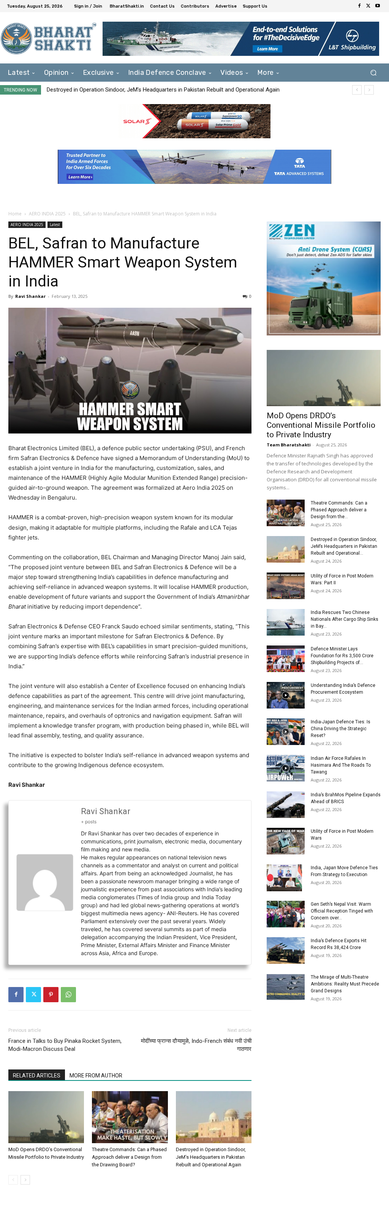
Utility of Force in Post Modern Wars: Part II (101, 89)
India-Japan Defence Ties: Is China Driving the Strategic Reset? (340, 728)
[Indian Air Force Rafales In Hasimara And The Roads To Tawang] (286, 768)
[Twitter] (368, 6)
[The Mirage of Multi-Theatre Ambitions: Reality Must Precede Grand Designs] (286, 987)
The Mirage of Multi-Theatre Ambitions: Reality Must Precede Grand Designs (345, 983)
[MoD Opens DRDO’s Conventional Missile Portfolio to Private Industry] (46, 1117)
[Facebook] (359, 6)
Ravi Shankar (30, 296)
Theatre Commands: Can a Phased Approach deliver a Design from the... (339, 509)
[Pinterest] (51, 994)
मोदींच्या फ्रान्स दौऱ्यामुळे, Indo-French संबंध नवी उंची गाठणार (196, 1045)
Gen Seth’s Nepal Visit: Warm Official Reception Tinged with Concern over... (342, 911)
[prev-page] (13, 1180)
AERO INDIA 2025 (47, 213)
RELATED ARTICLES (36, 1075)
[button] (373, 73)
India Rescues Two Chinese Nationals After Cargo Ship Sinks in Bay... (344, 619)
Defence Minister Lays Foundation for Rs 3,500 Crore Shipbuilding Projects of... (342, 655)
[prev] (357, 90)
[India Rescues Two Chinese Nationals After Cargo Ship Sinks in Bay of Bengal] (286, 622)
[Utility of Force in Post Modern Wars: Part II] (286, 586)
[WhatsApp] (68, 994)
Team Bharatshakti (289, 445)
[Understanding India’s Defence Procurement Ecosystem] (286, 695)
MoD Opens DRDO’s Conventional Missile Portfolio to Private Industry (321, 425)
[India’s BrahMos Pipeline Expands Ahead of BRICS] (286, 804)
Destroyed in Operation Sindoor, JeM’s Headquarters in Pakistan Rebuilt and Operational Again (211, 1157)
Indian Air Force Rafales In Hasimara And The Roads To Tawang (341, 765)
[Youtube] (377, 6)
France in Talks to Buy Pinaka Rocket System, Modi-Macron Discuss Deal (65, 1045)
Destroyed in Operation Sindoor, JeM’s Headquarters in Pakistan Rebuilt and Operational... (344, 546)
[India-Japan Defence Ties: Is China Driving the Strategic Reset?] (286, 731)
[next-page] (25, 1180)
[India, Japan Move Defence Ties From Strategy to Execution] (284, 877)
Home (15, 213)
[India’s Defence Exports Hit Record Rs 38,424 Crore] (286, 950)
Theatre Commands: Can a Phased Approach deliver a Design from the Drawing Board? (129, 1157)
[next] (369, 90)
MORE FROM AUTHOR (96, 1075)
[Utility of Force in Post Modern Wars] (286, 841)
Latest (55, 224)
